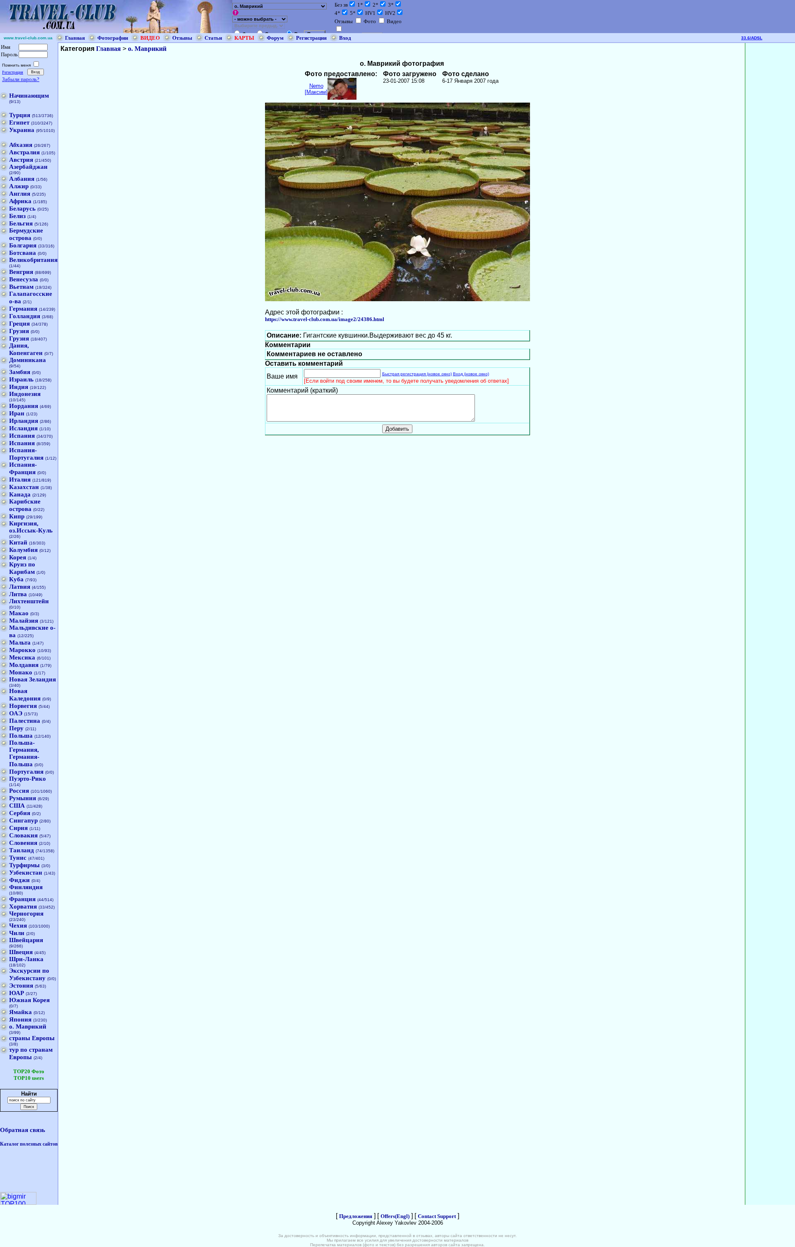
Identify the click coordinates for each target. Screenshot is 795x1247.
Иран (16, 413)
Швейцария (26, 940)
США (17, 805)
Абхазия (20, 144)
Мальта (20, 642)
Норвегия (23, 706)
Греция (19, 323)
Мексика (22, 657)
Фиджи (19, 880)
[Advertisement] (770, 167)
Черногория (26, 913)
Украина (21, 130)
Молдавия (24, 665)
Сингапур (23, 820)
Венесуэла (23, 279)
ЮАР (16, 993)
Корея (17, 557)
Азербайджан (28, 166)
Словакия (23, 835)
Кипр (16, 516)
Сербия (19, 813)
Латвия (19, 586)
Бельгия (21, 223)
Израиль (21, 379)
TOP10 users (29, 1078)
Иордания (23, 406)
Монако (20, 672)
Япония (20, 1019)
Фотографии (112, 38)
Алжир (19, 186)
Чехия (18, 925)
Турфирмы (24, 865)
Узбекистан (25, 872)
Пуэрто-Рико (27, 778)
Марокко (22, 650)
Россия (19, 790)
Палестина (24, 720)
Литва (18, 594)
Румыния (22, 798)
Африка (20, 201)
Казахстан (24, 487)
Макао (19, 613)
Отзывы (182, 38)
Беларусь (22, 208)
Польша (21, 735)
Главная (75, 38)
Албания (21, 178)
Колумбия (23, 550)
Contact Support (437, 1216)
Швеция (21, 952)
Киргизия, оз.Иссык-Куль (31, 527)
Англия (19, 193)
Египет (19, 122)
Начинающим (29, 95)
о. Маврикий (27, 1026)
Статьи (213, 38)
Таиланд (21, 850)
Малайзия (23, 620)
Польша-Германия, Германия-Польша (24, 753)
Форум (275, 38)
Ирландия (23, 420)
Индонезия (25, 394)
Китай (18, 542)
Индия (18, 387)
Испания (22, 435)
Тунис (17, 857)
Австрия (21, 159)
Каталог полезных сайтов (29, 1144)
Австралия (24, 152)
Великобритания (33, 260)
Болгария (22, 245)
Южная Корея (29, 1000)
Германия (23, 308)
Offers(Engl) (395, 1216)
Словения (23, 842)
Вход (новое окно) (471, 374)
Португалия (26, 771)
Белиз (17, 216)
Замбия (19, 372)
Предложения (355, 1216)
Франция (22, 899)
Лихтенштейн (29, 601)
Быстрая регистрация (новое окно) (417, 374)
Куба (16, 579)
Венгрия (21, 272)
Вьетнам (21, 286)
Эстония (21, 985)
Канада (20, 494)
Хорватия (23, 906)
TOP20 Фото (28, 1071)
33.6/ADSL (751, 38)
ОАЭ (15, 713)
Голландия (24, 316)
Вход (345, 38)
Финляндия (26, 887)
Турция (19, 115)
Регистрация (311, 38)
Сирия (18, 828)
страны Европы (32, 1038)
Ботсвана (22, 252)
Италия (20, 479)
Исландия (23, 428)
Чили (16, 933)
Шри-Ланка (26, 959)
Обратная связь (22, 1130)
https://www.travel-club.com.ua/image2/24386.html (324, 319)
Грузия (19, 331)
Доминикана (27, 360)
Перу (16, 728)
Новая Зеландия (32, 679)
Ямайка (20, 1012)
